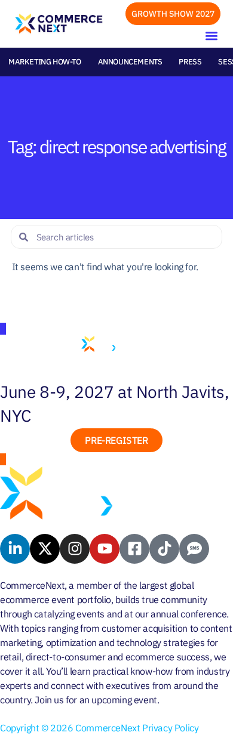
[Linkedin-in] (15, 549)
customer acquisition (145, 628)
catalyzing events (69, 614)
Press (190, 62)
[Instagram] (75, 549)
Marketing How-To (44, 62)
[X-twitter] (45, 549)
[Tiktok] (164, 549)
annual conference (188, 614)
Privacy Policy (170, 728)
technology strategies (160, 642)
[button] (211, 35)
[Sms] (194, 549)
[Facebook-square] (134, 549)
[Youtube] (104, 549)
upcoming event (124, 700)
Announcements (130, 62)
